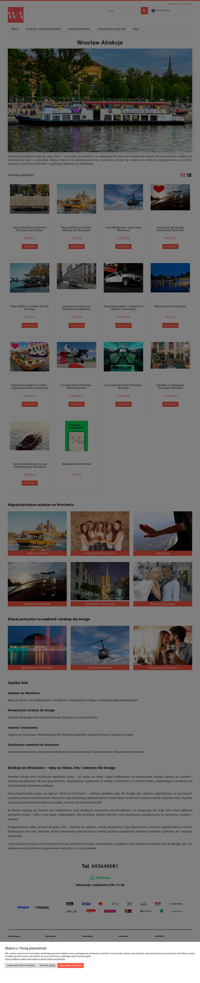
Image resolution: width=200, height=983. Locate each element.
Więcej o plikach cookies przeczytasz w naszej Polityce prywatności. (35, 959)
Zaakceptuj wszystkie (71, 965)
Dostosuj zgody (47, 965)
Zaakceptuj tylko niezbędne (21, 965)
